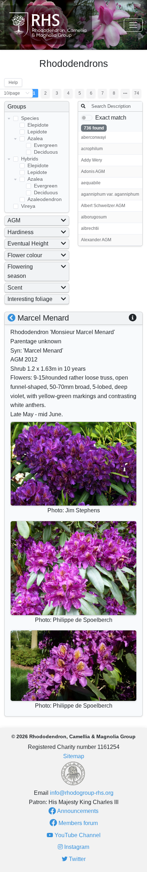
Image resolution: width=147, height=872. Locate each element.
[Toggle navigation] (133, 25)
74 (136, 93)
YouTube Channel (77, 835)
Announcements (77, 811)
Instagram (76, 847)
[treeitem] (37, 135)
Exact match (110, 118)
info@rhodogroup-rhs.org (81, 793)
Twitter (76, 859)
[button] (133, 317)
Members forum (77, 823)
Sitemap (73, 756)
